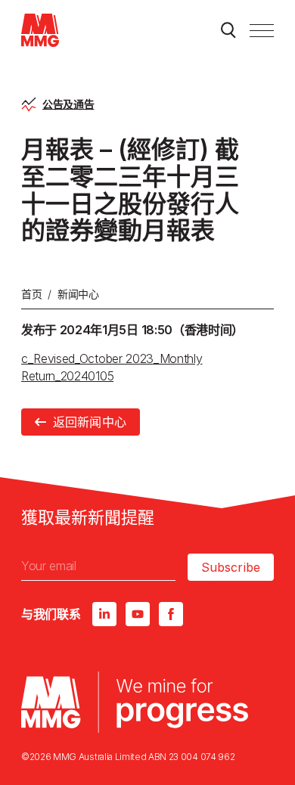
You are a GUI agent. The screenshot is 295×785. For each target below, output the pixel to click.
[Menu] (262, 30)
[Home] (40, 30)
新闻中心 (78, 293)
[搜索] (228, 30)
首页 (31, 293)
